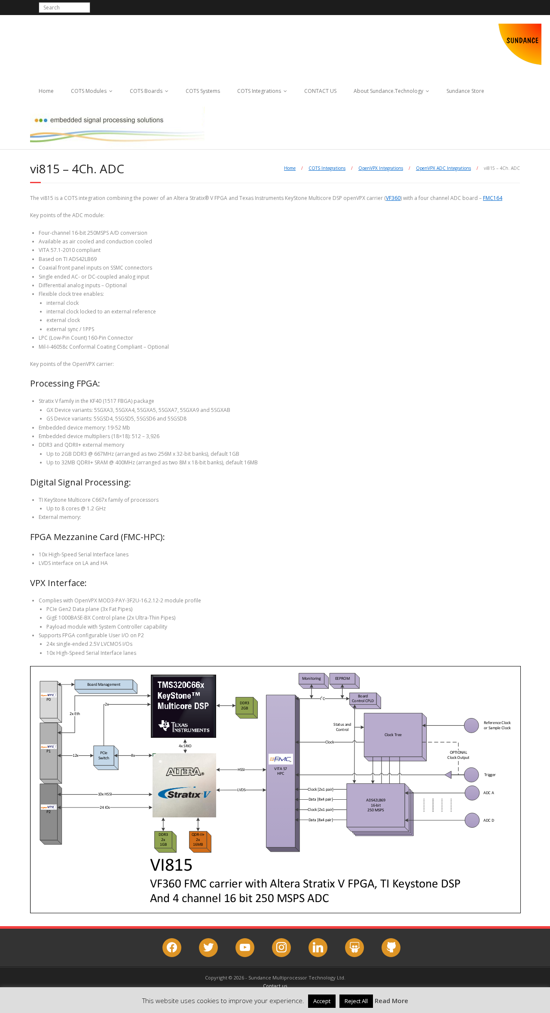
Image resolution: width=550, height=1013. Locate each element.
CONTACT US (320, 91)
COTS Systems (203, 91)
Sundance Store (465, 91)
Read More (391, 1000)
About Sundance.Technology (388, 91)
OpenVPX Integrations (380, 168)
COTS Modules (89, 91)
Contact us (275, 985)
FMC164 (492, 198)
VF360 (393, 198)
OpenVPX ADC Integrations (443, 168)
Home (46, 91)
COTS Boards (146, 91)
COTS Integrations (259, 91)
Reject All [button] (356, 1001)
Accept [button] (321, 1001)
